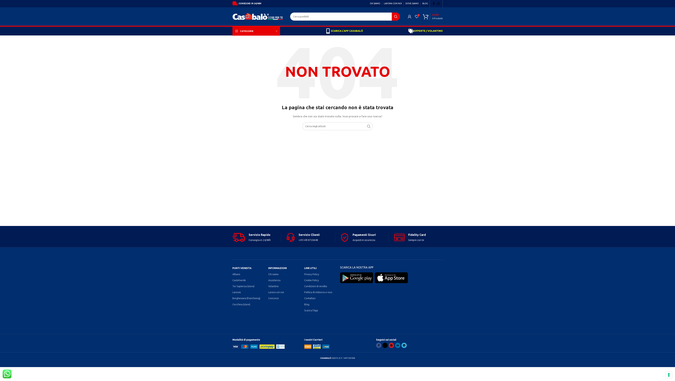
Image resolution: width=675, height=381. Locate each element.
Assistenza (274, 280)
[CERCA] (396, 17)
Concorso (273, 298)
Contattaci (310, 298)
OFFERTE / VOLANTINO (428, 30)
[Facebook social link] (434, 3)
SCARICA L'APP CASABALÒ (347, 30)
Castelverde (239, 280)
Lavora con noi (276, 292)
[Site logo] (258, 16)
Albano (236, 274)
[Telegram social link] (404, 345)
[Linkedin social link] (397, 345)
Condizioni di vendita (315, 286)
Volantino (273, 286)
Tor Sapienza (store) (243, 286)
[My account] (409, 16)
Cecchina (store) (241, 304)
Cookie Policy (311, 280)
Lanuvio (236, 292)
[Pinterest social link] (391, 345)
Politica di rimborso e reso (318, 292)
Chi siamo (273, 274)
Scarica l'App (311, 310)
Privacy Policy (311, 274)
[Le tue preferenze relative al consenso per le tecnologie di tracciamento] (668, 374)
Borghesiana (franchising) (246, 298)
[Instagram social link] (438, 3)
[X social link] (385, 345)
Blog (306, 304)
